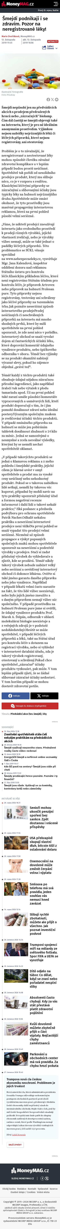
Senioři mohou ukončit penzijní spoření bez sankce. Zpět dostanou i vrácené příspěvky (44, 817)
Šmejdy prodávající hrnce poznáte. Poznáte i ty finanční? (31, 778)
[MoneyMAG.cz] (18, 3)
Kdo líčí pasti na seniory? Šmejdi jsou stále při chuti (30, 768)
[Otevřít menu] (55, 4)
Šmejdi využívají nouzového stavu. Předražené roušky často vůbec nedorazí (30, 749)
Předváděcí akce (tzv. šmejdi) (26, 714)
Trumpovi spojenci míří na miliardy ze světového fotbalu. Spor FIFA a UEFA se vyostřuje (44, 952)
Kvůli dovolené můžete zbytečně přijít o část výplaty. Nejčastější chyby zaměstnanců (44, 1033)
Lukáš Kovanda (19, 1134)
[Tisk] (56, 99)
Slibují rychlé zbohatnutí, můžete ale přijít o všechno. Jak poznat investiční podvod (43, 924)
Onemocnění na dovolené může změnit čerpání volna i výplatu (41, 867)
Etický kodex (9, 1189)
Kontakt (32, 1189)
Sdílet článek (50, 47)
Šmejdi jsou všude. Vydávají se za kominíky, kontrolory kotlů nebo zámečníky (28, 787)
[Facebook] (48, 99)
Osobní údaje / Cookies (23, 1192)
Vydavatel (43, 1189)
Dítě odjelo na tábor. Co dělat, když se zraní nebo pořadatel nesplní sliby (43, 978)
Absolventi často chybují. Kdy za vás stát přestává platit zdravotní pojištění (43, 1005)
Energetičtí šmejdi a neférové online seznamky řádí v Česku (30, 759)
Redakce (21, 1189)
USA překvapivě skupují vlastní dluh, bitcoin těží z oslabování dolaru (43, 843)
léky (45, 714)
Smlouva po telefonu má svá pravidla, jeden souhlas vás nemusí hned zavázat (41, 893)
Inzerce (53, 1189)
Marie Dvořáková (10, 36)
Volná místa (43, 1192)
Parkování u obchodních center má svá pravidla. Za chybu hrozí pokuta (44, 1060)
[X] (52, 99)
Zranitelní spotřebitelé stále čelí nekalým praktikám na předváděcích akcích (28, 738)
